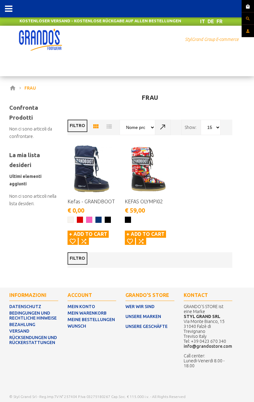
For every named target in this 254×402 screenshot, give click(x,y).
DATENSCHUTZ (25, 306)
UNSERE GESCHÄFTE (146, 326)
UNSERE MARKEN (143, 316)
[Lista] (109, 126)
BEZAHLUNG (22, 324)
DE (211, 21)
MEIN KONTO (81, 306)
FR (219, 21)
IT (202, 21)
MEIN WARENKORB (87, 313)
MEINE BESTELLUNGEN (91, 319)
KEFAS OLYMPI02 (144, 201)
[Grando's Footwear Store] (40, 32)
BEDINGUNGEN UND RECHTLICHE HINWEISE (33, 315)
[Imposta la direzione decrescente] (163, 127)
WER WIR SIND (140, 306)
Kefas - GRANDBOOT (91, 201)
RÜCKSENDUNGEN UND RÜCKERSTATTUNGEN (33, 340)
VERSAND (19, 331)
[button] (73, 241)
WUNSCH (77, 326)
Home (14, 88)
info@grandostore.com (208, 346)
